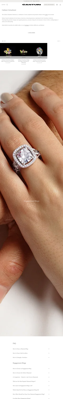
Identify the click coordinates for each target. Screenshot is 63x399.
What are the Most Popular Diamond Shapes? (24, 381)
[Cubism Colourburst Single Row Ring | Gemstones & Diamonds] (24, 51)
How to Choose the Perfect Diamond (22, 373)
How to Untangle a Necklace (20, 357)
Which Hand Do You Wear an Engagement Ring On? (26, 390)
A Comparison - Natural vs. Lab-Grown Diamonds (25, 377)
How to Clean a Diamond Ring (20, 349)
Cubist (46, 14)
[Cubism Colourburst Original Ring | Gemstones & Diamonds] (8, 51)
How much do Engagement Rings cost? (22, 385)
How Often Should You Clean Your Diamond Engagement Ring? (28, 394)
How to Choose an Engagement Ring (22, 368)
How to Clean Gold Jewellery (20, 353)
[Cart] (60, 4)
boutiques (27, 25)
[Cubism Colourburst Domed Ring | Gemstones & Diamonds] (39, 51)
